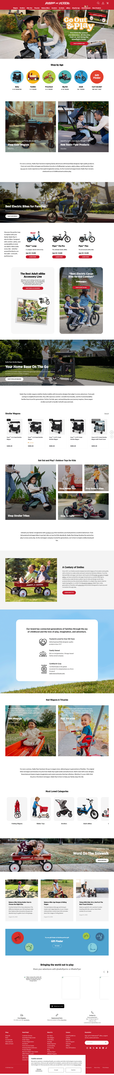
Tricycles (36, 8)
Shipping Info (89, 1067)
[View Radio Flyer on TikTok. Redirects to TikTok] (106, 1048)
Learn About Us (69, 592)
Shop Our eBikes (12, 216)
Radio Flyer (10, 1067)
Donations (25, 1044)
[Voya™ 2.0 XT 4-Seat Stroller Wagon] (78, 427)
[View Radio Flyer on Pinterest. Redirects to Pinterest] (100, 1048)
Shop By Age (76, 8)
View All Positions (71, 1048)
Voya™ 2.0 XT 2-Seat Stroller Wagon (55, 438)
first (92, 166)
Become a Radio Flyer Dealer (30, 1052)
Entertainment (86, 8)
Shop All (7, 1036)
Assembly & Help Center (29, 1038)
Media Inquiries (51, 1044)
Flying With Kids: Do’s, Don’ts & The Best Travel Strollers (91, 903)
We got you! (96, 89)
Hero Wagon (50, 1038)
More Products (96, 8)
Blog (48, 1050)
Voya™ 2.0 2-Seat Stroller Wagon (14, 438)
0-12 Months (17, 89)
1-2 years (33, 89)
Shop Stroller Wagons (14, 379)
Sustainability (51, 1046)
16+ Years (81, 89)
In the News (50, 1040)
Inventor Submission (28, 1060)
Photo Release (106, 1067)
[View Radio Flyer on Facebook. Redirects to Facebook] (90, 1048)
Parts (6, 1038)
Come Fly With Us (70, 1036)
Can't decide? (97, 87)
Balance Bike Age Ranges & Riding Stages (55, 903)
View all (106, 413)
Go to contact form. (92, 1017)
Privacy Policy (77, 1065)
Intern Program (70, 1042)
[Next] (105, 811)
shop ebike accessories (33, 288)
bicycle (23, 169)
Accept (56, 1070)
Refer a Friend (9, 1044)
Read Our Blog (102, 860)
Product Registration (28, 1042)
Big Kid (65, 87)
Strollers (22, 8)
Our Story (50, 1036)
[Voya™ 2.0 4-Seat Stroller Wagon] (36, 427)
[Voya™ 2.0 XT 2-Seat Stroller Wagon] (57, 427)
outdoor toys (50, 533)
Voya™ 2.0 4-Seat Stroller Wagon (35, 438)
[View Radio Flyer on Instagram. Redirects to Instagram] (87, 1048)
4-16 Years (65, 89)
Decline (73, 1070)
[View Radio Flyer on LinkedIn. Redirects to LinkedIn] (103, 1048)
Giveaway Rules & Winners (29, 1048)
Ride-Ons (29, 8)
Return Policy (97, 1067)
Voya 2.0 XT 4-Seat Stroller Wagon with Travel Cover (99, 438)
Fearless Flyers (51, 1052)
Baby (17, 87)
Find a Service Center (28, 1046)
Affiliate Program (52, 1054)
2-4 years (49, 89)
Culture (68, 1038)
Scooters (54, 8)
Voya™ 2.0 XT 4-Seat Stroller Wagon (76, 438)
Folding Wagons (17, 824)
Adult (81, 87)
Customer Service (27, 1036)
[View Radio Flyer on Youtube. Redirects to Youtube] (96, 1048)
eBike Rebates (26, 1058)
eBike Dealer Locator (28, 1054)
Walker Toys (41, 824)
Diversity (68, 1044)
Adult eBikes (87, 824)
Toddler (33, 87)
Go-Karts (61, 8)
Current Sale (8, 1040)
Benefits (68, 1040)
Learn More (34, 257)
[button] (107, 3)
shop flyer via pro (81, 287)
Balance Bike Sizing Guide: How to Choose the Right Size (20, 903)
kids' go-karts (99, 575)
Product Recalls (26, 1050)
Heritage (49, 1042)
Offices (68, 1046)
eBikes (68, 8)
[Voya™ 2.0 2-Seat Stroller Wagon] (14, 427)
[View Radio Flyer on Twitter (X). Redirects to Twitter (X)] (93, 1048)
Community (50, 1048)
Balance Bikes (45, 8)
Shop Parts (63, 1020)
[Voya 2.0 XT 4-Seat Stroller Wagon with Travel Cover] (99, 427)
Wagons (15, 8)
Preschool (49, 87)
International (9, 1042)
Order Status (25, 1040)
